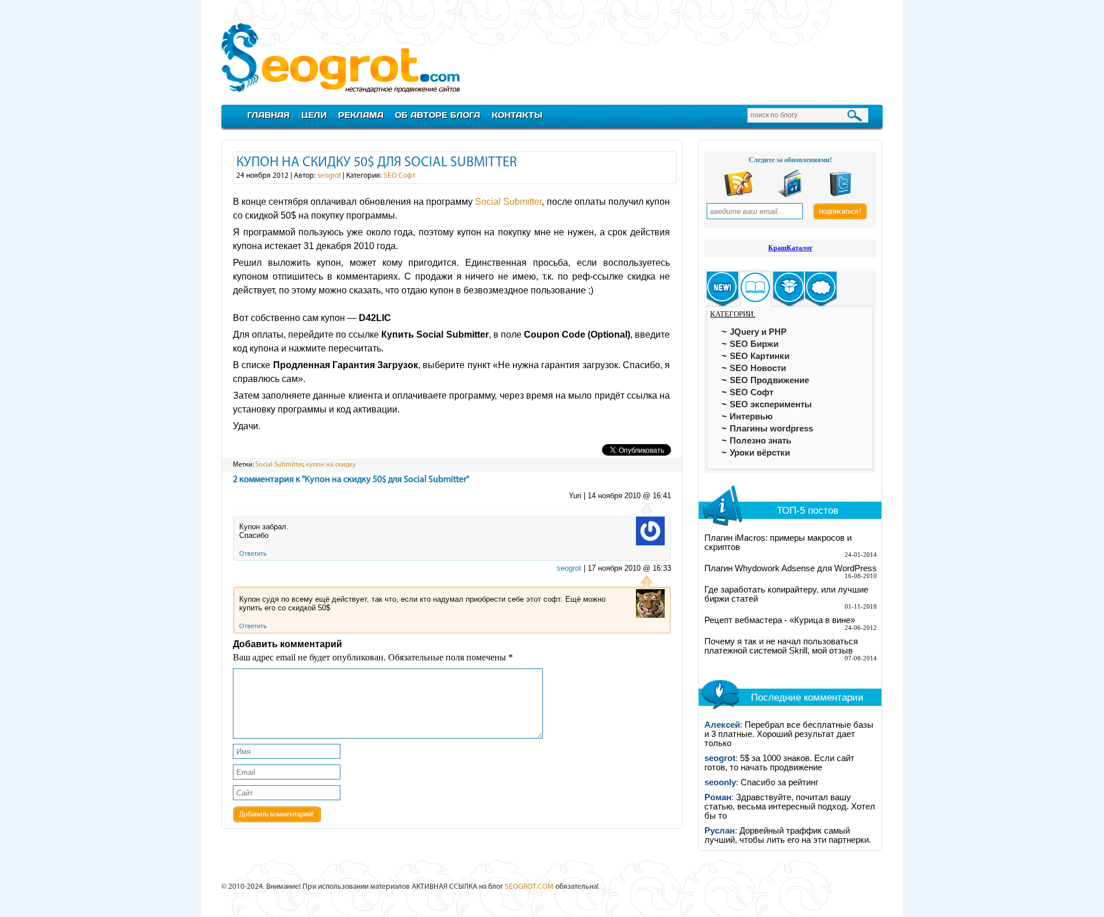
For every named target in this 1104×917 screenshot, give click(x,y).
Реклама (361, 114)
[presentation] (722, 289)
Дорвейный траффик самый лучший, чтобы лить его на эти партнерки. (787, 835)
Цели (314, 114)
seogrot (329, 175)
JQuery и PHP (758, 332)
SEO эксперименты (771, 404)
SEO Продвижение (769, 380)
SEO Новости (758, 368)
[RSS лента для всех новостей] (738, 195)
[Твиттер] (840, 195)
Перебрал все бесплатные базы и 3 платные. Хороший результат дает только (788, 734)
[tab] (722, 289)
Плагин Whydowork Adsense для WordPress (790, 568)
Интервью (751, 416)
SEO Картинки (759, 356)
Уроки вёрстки (760, 452)
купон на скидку (331, 464)
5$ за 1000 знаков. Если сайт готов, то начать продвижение (779, 763)
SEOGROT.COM (529, 887)
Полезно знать (760, 440)
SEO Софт (399, 175)
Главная (268, 114)
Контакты (517, 114)
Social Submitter (508, 202)
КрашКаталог (790, 248)
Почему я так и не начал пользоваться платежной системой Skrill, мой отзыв (781, 646)
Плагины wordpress (771, 428)
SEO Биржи (754, 344)
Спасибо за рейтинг (779, 782)
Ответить (253, 553)
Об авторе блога (437, 114)
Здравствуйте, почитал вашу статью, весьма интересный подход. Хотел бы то (789, 806)
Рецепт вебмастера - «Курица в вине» (779, 620)
